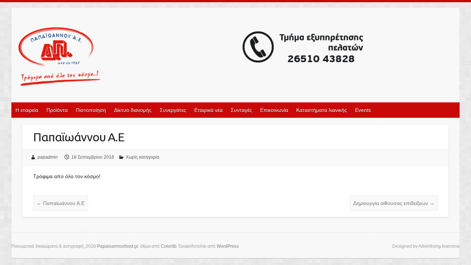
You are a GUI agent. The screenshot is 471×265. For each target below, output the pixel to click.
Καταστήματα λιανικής (321, 110)
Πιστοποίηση (91, 110)
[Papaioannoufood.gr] (191, 57)
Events (363, 110)
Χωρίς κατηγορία (142, 157)
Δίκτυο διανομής (133, 110)
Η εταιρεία (26, 110)
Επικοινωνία (274, 110)
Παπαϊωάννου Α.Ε (60, 203)
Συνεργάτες (173, 110)
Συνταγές (241, 110)
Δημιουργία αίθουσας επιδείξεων (394, 203)
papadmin (48, 157)
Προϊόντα (57, 110)
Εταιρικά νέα (208, 110)
